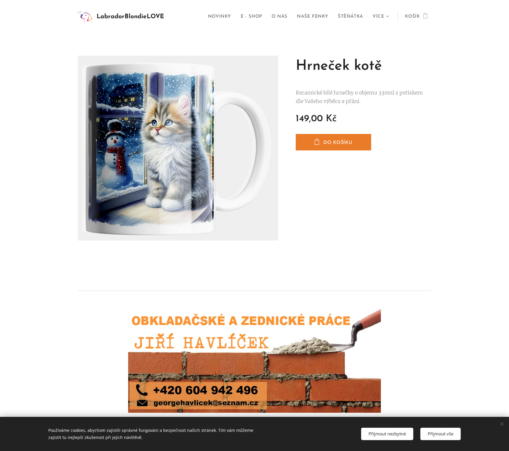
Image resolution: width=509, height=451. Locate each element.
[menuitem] (221, 16)
